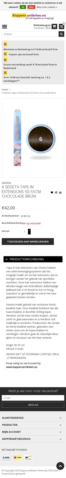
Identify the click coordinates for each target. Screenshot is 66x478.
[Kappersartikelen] (33, 16)
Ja (23, 7)
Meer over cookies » (47, 7)
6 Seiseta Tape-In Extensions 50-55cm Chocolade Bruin (29, 92)
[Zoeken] (61, 34)
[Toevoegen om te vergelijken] (56, 192)
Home (5, 89)
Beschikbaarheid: (10, 222)
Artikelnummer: (10, 215)
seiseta (6, 183)
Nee (31, 7)
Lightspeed (19, 473)
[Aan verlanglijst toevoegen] (52, 192)
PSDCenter (53, 470)
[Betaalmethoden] (6, 457)
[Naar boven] (60, 466)
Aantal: (6, 231)
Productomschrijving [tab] (27, 259)
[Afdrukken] (60, 192)
